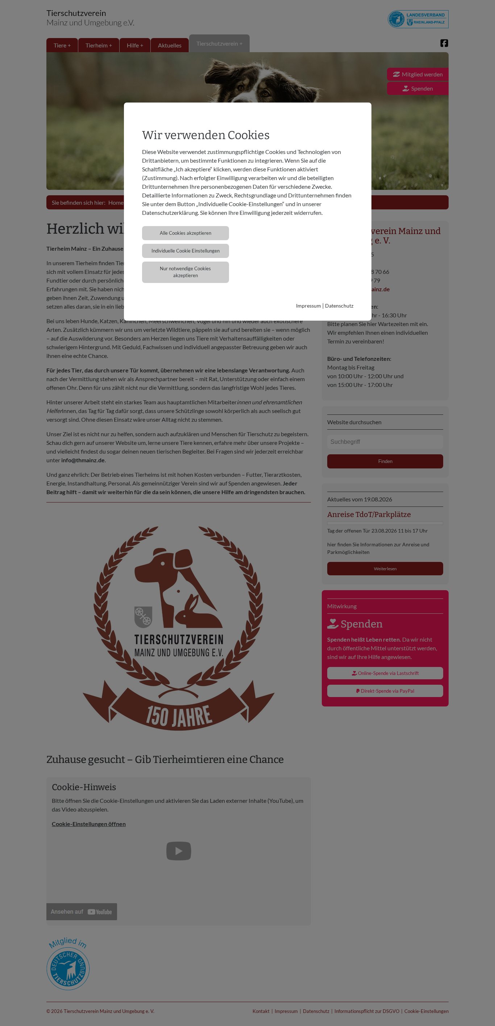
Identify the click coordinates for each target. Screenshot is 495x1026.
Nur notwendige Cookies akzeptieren (185, 272)
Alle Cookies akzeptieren (185, 233)
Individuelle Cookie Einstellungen (185, 251)
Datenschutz (339, 306)
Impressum (308, 306)
